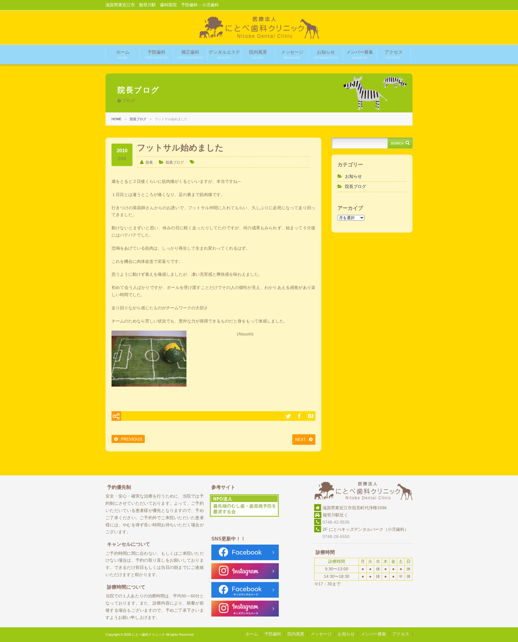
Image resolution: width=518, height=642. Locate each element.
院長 (149, 162)
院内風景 (258, 54)
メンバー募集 (359, 54)
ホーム (123, 54)
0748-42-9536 (336, 522)
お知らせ (326, 54)
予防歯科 (156, 54)
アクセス (394, 54)
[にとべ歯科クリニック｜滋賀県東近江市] (259, 37)
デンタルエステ (224, 54)
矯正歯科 (190, 54)
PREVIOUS (131, 439)
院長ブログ (138, 119)
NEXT (300, 439)
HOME (116, 119)
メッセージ (292, 54)
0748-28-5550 (332, 536)
